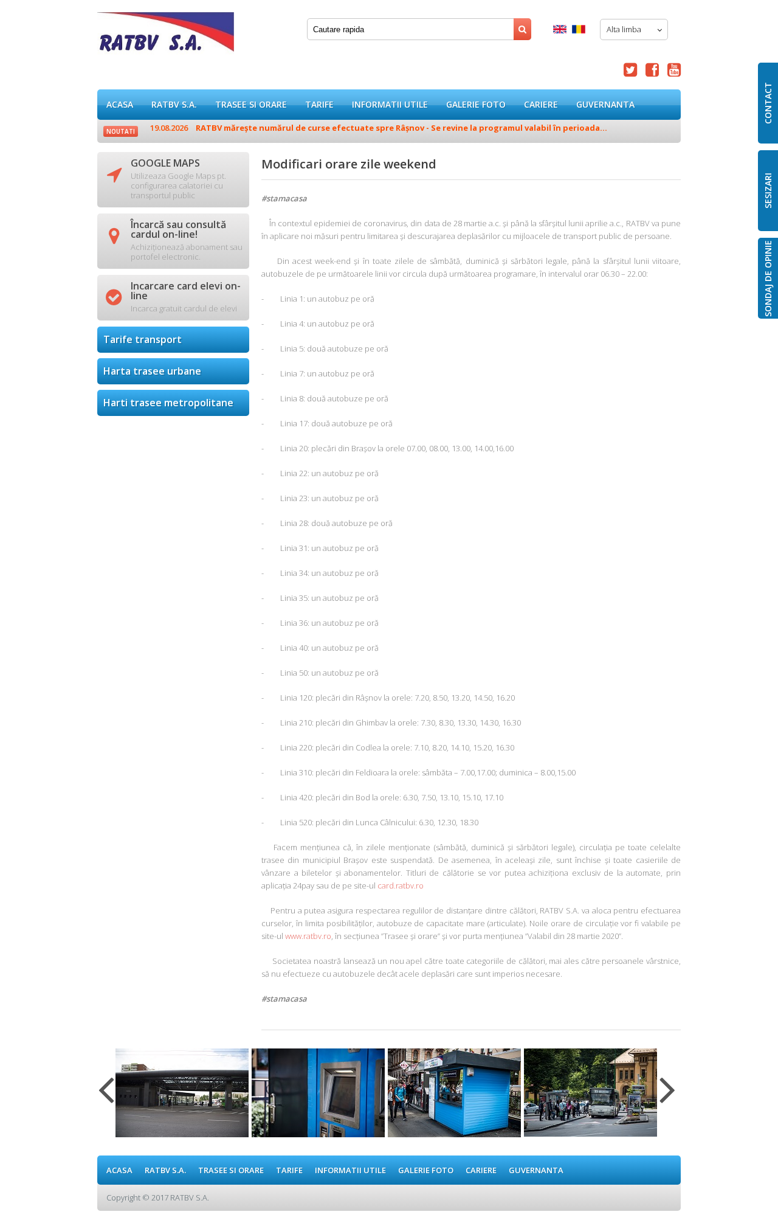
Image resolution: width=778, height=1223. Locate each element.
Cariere (541, 104)
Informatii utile (390, 104)
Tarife (319, 104)
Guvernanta (605, 104)
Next (668, 1097)
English (559, 29)
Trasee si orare (251, 104)
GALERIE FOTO (476, 104)
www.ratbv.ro (308, 935)
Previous (106, 1097)
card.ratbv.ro (400, 885)
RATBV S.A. (174, 104)
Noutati (120, 131)
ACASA (119, 104)
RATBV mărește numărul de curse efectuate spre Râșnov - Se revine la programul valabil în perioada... (378, 127)
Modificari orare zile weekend (165, 36)
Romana (578, 29)
